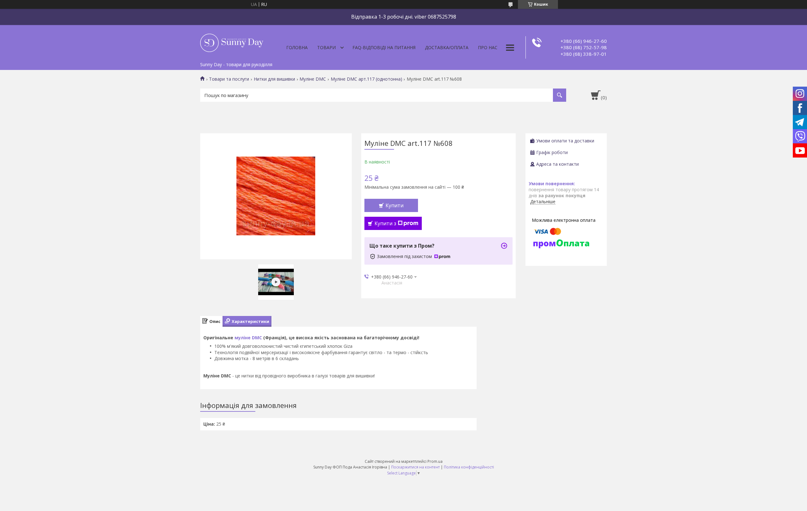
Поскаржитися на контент (415, 467)
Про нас (487, 47)
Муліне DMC (312, 79)
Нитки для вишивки (274, 79)
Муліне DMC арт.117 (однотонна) (366, 79)
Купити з (385, 223)
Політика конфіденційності (469, 467)
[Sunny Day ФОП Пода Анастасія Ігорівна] (231, 42)
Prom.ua (435, 461)
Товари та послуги (229, 79)
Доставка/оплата (446, 47)
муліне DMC (248, 338)
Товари (326, 47)
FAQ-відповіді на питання (383, 47)
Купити (395, 205)
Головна (297, 47)
